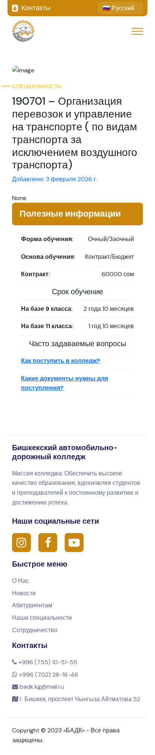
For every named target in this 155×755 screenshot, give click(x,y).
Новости (24, 593)
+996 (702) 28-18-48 (47, 675)
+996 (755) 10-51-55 (47, 662)
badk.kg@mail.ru (41, 687)
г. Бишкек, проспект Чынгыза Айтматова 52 (79, 699)
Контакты (35, 7)
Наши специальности (42, 618)
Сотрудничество (35, 630)
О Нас (20, 581)
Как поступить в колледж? (60, 361)
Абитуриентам (32, 605)
